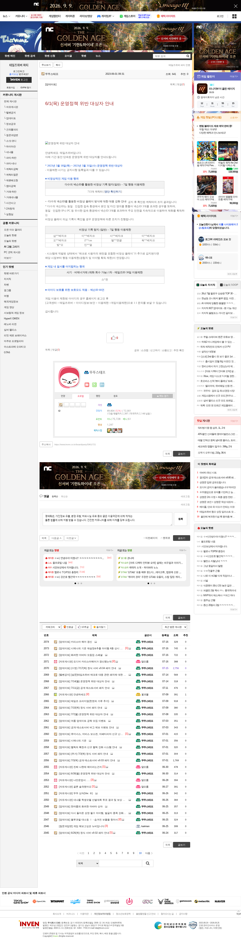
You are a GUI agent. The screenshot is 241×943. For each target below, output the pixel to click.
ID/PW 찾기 (26, 88)
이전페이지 (151, 538)
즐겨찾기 (100, 627)
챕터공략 (10, 186)
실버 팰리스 (10, 330)
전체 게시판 (10, 101)
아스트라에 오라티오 (15, 347)
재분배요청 (11, 180)
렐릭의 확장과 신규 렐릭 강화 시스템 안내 (88, 747)
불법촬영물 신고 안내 (145, 914)
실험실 (8, 214)
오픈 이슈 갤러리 (13, 229)
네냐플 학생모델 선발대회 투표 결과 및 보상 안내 (93, 799)
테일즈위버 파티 (18, 64)
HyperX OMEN (11, 318)
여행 (6, 296)
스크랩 (144, 350)
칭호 (116, 396)
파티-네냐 (10, 163)
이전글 (70, 538)
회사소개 (57, 914)
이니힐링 (94, 385)
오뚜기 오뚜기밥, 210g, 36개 (212, 452)
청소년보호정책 (123, 914)
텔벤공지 (10, 112)
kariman (145, 826)
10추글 (85, 627)
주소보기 (46, 65)
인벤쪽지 (87, 385)
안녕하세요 (72, 694)
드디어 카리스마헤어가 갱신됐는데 (85, 661)
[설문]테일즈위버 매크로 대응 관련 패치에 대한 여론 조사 (96, 674)
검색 (147, 863)
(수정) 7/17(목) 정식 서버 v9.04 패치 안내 (87, 668)
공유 (136, 350)
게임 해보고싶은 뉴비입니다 (81, 826)
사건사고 (10, 203)
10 (140, 853)
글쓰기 (181, 617)
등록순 (55, 496)
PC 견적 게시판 (12, 252)
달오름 (144, 661)
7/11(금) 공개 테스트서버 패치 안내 (84, 688)
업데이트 (10, 118)
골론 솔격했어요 (75, 786)
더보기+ (109, 550)
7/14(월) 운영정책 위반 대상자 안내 (84, 681)
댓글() (181, 84)
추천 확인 (179, 350)
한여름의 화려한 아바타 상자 (81, 806)
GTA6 (7, 352)
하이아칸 (10, 146)
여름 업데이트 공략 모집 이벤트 (82, 720)
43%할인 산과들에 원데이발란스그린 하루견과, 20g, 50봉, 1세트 (218, 434)
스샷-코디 (10, 141)
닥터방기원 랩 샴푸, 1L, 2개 (211, 427)
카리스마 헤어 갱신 (75, 641)
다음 (147, 853)
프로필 (81, 396)
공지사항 (183, 914)
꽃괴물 (144, 694)
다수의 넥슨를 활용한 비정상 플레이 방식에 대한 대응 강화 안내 (87, 201)
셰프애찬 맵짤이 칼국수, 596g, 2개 (215, 446)
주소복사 (46, 444)
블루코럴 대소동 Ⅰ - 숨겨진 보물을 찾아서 (88, 819)
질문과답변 (11, 135)
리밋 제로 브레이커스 (15, 335)
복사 (58, 65)
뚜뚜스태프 (51, 73)
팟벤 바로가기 (11, 273)
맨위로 (166, 538)
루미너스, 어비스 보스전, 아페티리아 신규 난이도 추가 (95, 734)
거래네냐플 (11, 197)
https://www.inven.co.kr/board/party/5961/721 (75, 444)
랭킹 (98, 396)
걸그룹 (7, 290)
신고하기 (155, 350)
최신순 (64, 496)
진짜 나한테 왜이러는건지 (80, 767)
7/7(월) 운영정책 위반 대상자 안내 (83, 714)
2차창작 (9, 208)
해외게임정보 (11, 301)
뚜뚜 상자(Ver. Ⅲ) (76, 793)
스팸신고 (167, 350)
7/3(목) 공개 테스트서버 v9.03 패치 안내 (87, 760)
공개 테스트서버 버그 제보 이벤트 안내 (86, 727)
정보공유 (10, 124)
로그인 (220, 16)
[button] (75, 583)
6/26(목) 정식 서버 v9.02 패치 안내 (84, 832)
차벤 (6, 284)
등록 (180, 519)
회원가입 (11, 88)
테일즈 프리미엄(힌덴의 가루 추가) (84, 701)
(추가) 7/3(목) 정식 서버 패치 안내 (83, 753)
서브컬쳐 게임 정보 (14, 313)
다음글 (55, 538)
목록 (172, 84)
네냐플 (8, 152)
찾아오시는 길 (167, 914)
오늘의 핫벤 (10, 235)
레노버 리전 (10, 324)
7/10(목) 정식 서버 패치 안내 (80, 707)
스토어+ (234, 117)
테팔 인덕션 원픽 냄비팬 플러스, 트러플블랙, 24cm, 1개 (218, 440)
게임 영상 (9, 307)
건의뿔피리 (11, 129)
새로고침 (185, 496)
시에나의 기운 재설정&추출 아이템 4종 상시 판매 (92, 648)
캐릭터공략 (11, 169)
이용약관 (84, 914)
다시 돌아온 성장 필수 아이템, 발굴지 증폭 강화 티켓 (94, 813)
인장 (63, 396)
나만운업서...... (74, 780)
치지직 (7, 279)
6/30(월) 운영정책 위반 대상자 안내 (84, 773)
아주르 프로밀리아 (14, 341)
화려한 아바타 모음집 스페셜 (81, 655)
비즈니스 (70, 914)
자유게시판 (11, 107)
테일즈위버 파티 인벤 (179, 65)
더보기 (102, 385)
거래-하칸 (10, 191)
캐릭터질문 (11, 175)
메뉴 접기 (162, 396)
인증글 (69, 627)
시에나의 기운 (72, 740)
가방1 (59, 410)
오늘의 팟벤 (10, 241)
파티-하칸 (10, 158)
